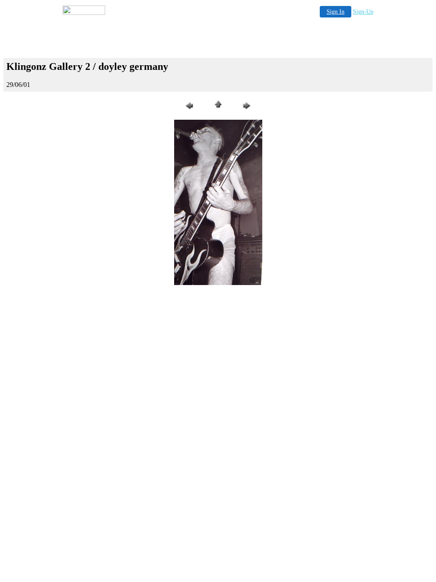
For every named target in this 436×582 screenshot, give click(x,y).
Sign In (335, 12)
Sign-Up (363, 12)
